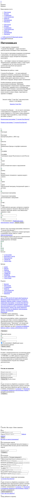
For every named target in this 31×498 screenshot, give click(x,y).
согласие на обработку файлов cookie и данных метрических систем (15, 326)
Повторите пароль (6, 473)
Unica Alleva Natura (9, 276)
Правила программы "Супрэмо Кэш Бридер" (14, 122)
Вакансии (7, 293)
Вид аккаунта (5, 457)
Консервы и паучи (9, 256)
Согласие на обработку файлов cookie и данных (14, 300)
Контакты (7, 21)
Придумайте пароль (6, 472)
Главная (3, 38)
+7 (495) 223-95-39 (7, 298)
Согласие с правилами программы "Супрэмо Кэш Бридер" (15, 301)
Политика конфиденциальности (10, 299)
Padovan (6, 270)
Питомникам (8, 20)
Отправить (4, 452)
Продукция (7, 12)
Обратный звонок (17, 37)
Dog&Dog (7, 275)
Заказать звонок (19, 222)
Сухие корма (8, 254)
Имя (2, 466)
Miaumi (6, 268)
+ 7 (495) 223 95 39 (6, 37)
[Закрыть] (1, 348)
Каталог (6, 13)
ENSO (6, 267)
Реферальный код (6, 459)
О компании (7, 15)
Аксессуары (7, 261)
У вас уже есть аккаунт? (8, 493)
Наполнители (8, 258)
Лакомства (7, 259)
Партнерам (4, 312)
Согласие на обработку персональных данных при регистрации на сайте (14, 305)
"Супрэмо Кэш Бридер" (8, 478)
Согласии (18, 388)
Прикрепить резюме (7, 377)
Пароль (3, 434)
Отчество (3, 464)
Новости (6, 18)
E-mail (2, 432)
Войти (2, 437)
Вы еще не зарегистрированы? (10, 439)
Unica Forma (7, 278)
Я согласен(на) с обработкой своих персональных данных (12, 343)
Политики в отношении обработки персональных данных (15, 389)
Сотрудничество (9, 17)
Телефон (3, 468)
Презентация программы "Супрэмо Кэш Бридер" (15, 119)
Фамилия (3, 460)
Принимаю (4, 331)
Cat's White (7, 271)
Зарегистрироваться (6, 235)
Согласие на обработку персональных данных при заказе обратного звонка (15, 307)
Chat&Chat (7, 273)
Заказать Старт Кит (15, 104)
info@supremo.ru (21, 298)
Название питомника (7, 462)
